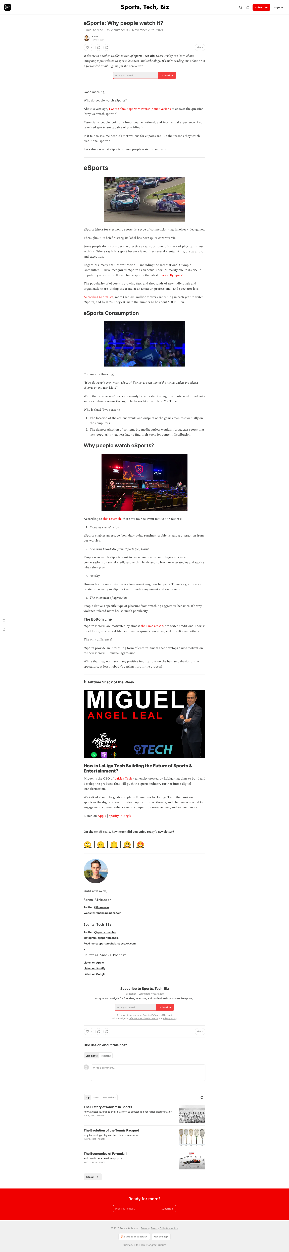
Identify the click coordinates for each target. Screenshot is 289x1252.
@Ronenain (101, 907)
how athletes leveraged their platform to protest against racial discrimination (128, 1111)
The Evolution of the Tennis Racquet (111, 1130)
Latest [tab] (96, 1097)
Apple (102, 815)
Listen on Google (94, 974)
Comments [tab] (92, 1055)
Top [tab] (87, 1097)
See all (90, 1176)
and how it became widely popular (103, 1158)
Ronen (95, 36)
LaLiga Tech (123, 778)
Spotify (114, 815)
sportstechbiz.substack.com (117, 943)
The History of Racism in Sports (108, 1107)
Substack (128, 1244)
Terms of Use (160, 1015)
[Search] (240, 7)
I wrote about (118, 108)
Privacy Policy (169, 1018)
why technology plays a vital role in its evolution (111, 1135)
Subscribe (261, 7)
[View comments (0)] (98, 47)
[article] (144, 1114)
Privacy (145, 1228)
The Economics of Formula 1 (105, 1154)
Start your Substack (135, 1236)
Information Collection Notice (143, 1018)
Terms (154, 1228)
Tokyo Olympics (170, 275)
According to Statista (98, 297)
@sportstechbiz (108, 937)
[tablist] (98, 1055)
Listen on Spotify (94, 968)
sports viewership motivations (150, 108)
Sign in (278, 7)
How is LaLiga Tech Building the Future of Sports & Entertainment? (138, 768)
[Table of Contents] (3, 626)
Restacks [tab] (106, 1055)
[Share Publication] (248, 7)
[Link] (79, 167)
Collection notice (169, 1228)
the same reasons (153, 626)
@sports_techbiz (105, 932)
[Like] (86, 1143)
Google (126, 815)
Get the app (161, 1236)
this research (112, 518)
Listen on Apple (94, 962)
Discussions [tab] (109, 1097)
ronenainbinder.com (108, 913)
